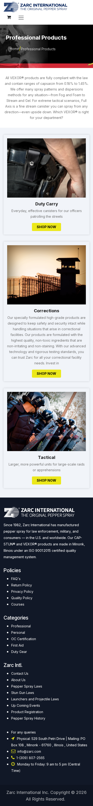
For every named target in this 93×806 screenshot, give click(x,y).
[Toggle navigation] (21, 17)
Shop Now (46, 227)
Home (14, 49)
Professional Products (38, 49)
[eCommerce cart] (9, 17)
